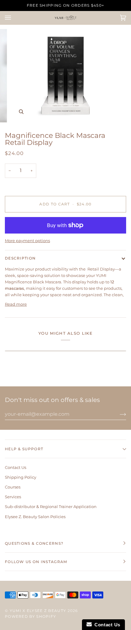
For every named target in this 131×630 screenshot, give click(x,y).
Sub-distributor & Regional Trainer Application (51, 506)
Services (13, 496)
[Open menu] (14, 17)
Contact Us (15, 467)
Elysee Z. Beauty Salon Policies (35, 516)
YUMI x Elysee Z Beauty (38, 610)
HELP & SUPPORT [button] (24, 449)
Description (20, 258)
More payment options (27, 240)
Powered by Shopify (30, 616)
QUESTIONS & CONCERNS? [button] (34, 543)
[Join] (118, 414)
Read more (16, 304)
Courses (12, 486)
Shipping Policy (20, 477)
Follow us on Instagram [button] (36, 561)
